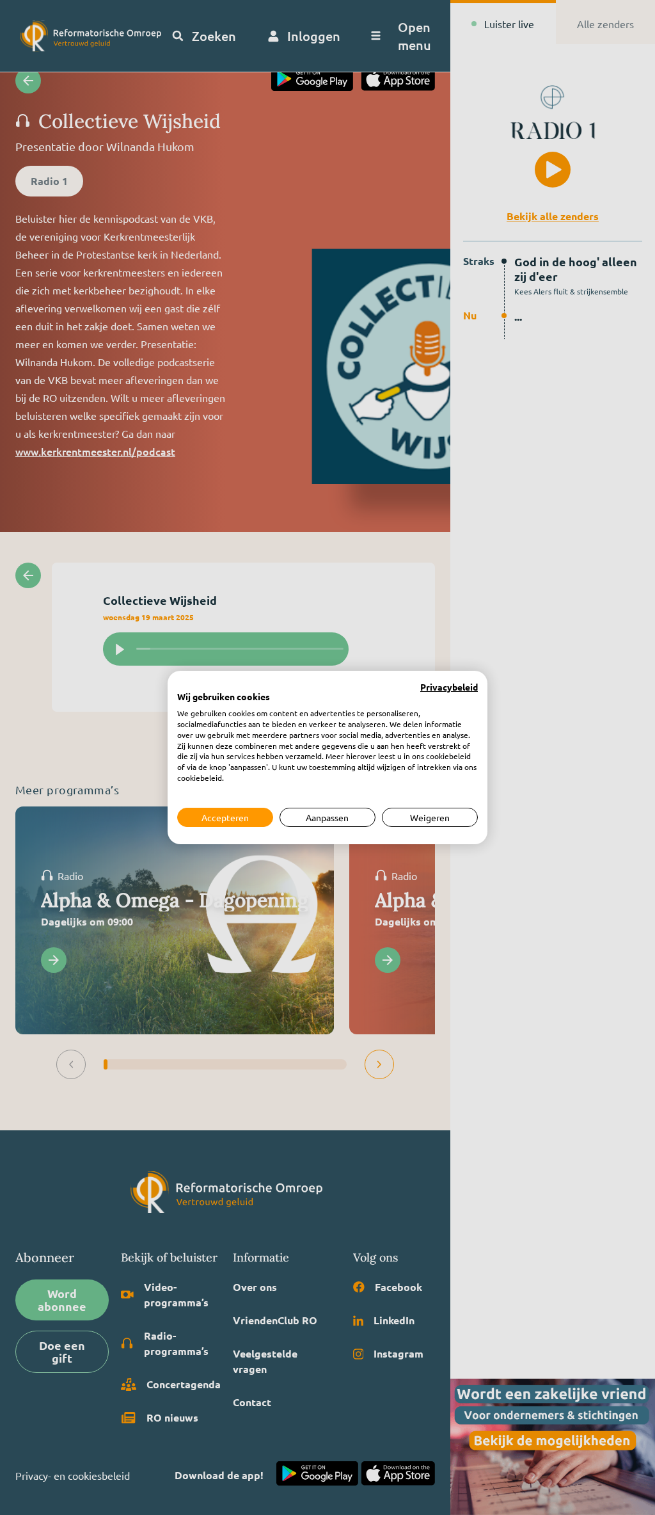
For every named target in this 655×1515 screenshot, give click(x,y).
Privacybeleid (449, 687)
